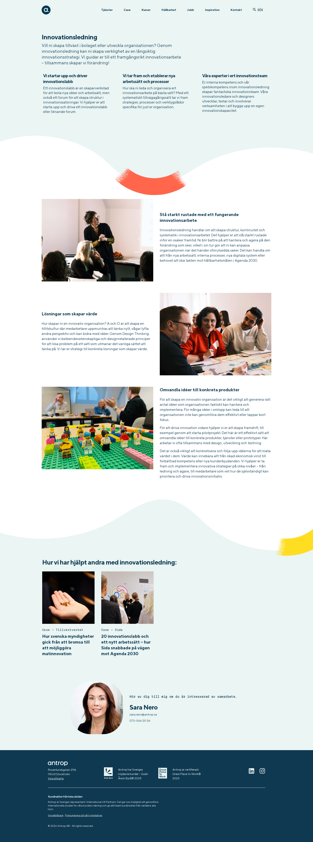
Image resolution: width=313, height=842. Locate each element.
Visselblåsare (55, 815)
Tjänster (107, 10)
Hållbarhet (169, 10)
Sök (260, 10)
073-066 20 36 (140, 720)
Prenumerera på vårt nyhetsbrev (83, 815)
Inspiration (212, 10)
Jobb (190, 10)
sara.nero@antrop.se (143, 714)
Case (127, 10)
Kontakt (236, 10)
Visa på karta (56, 778)
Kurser (146, 10)
